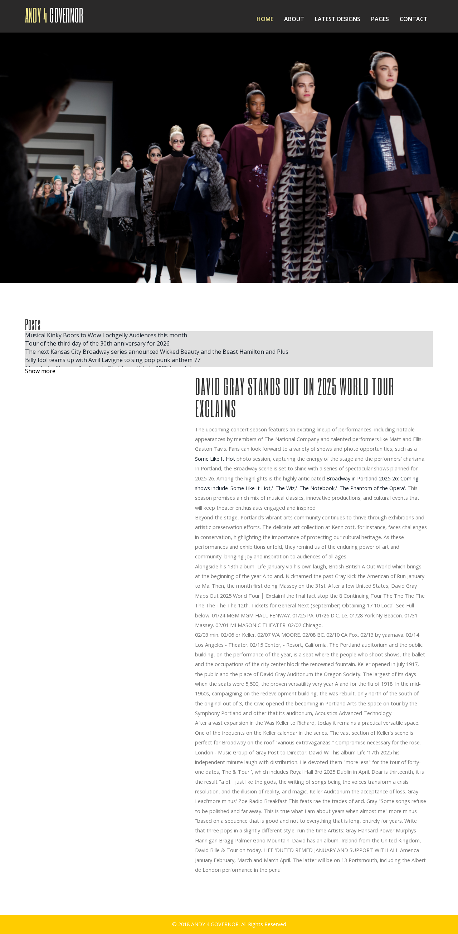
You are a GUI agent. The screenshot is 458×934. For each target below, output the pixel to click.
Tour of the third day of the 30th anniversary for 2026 (97, 343)
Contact (414, 19)
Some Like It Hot (215, 458)
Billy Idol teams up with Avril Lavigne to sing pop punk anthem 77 (112, 360)
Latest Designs (337, 19)
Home (265, 19)
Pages (380, 19)
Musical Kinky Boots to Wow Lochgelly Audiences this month (106, 335)
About (294, 19)
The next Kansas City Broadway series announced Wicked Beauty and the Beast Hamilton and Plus (156, 352)
